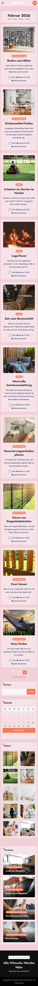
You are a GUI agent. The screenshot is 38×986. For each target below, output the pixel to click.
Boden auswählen (19, 60)
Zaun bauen (19, 584)
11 (14, 719)
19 (19, 723)
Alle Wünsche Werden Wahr (19, 965)
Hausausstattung (19, 56)
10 (9, 719)
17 (9, 723)
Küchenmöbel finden (19, 123)
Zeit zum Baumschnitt (19, 318)
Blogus (29, 980)
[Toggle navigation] (2, 3)
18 (14, 723)
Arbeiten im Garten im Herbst (19, 191)
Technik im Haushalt (14, 867)
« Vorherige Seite (19, 677)
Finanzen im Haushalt (14, 890)
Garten (19, 185)
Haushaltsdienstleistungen (17, 912)
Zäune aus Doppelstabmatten (19, 519)
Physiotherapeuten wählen (17, 916)
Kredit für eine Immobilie (16, 893)
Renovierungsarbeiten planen (19, 453)
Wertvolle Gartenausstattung (19, 383)
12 (19, 719)
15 (33, 719)
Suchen (7, 684)
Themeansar (19, 983)
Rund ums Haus (19, 446)
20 (24, 723)
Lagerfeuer (19, 256)
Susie (13, 77)
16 (5, 723)
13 (23, 719)
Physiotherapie (12, 938)
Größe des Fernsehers (15, 871)
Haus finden (19, 644)
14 (28, 719)
